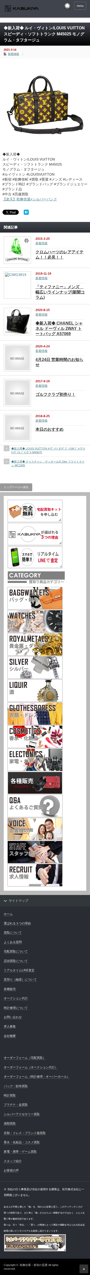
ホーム (8, 914)
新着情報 (13, 53)
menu (80, 5)
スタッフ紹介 (13, 1161)
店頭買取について (16, 961)
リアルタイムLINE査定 (19, 970)
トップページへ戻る (16, 487)
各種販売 (10, 989)
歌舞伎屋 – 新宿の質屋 (34, 1264)
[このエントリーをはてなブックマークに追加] (26, 213)
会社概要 (10, 1036)
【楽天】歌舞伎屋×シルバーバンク (29, 199)
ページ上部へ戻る (84, 1268)
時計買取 (10, 1095)
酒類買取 (10, 1123)
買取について (13, 932)
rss (67, 6)
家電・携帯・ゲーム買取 (20, 1151)
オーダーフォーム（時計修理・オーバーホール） (37, 1076)
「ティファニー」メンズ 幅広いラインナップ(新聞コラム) (60, 292)
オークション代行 (16, 998)
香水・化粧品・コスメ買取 (22, 1142)
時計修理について (16, 1008)
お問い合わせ (13, 1017)
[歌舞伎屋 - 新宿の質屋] (22, 9)
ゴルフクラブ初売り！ (56, 394)
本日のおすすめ (50, 429)
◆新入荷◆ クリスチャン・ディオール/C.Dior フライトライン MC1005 (47, 463)
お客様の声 (11, 1170)
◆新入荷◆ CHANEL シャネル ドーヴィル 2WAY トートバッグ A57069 (59, 328)
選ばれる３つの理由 (17, 923)
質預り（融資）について (20, 979)
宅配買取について (16, 951)
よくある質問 (13, 942)
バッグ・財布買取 (16, 1086)
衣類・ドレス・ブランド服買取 (25, 1133)
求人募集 (10, 1026)
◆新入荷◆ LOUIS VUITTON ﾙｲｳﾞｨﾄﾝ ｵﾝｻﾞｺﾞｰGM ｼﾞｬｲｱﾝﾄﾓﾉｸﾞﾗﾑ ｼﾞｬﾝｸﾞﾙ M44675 (48, 450)
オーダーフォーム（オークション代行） (31, 1067)
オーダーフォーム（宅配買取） (25, 1058)
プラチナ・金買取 (16, 1104)
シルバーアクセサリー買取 (22, 1114)
